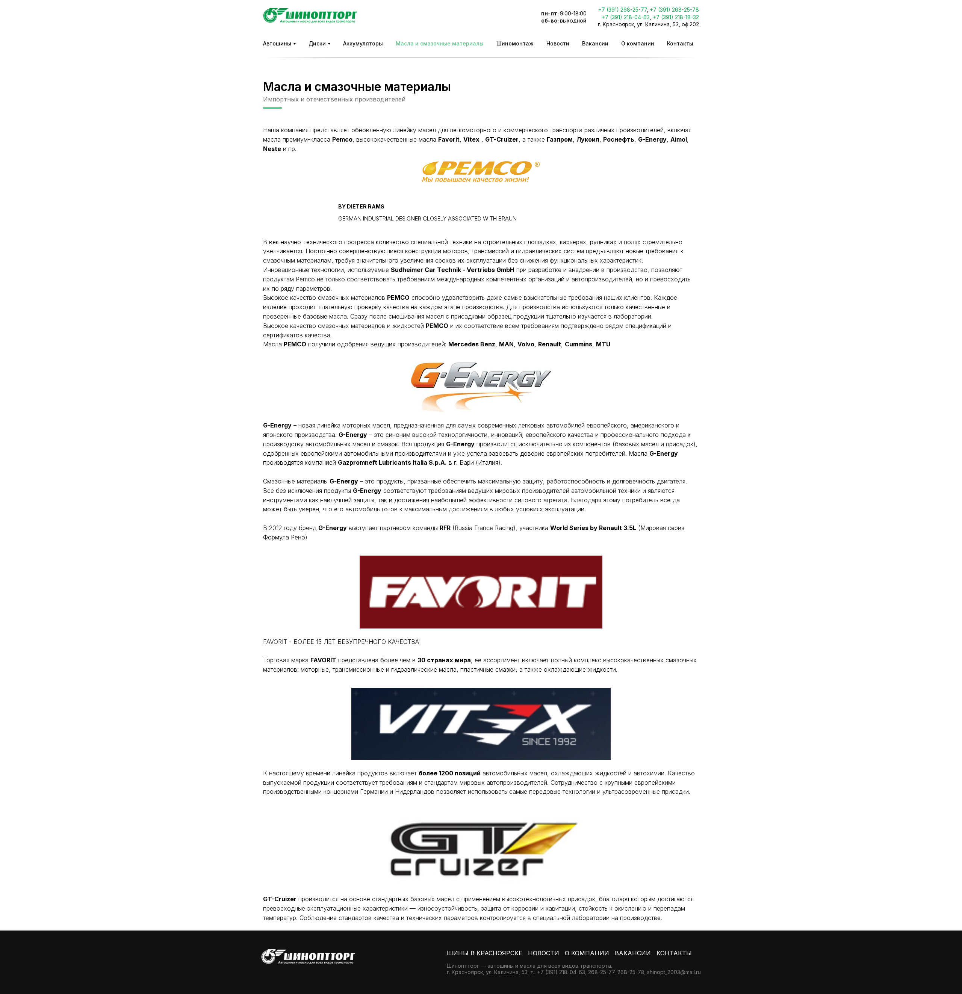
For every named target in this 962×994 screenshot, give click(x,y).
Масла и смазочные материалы (440, 43)
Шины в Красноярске (484, 953)
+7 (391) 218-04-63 (626, 17)
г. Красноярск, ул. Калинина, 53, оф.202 (648, 24)
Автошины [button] (277, 43)
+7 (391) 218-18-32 (676, 17)
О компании (637, 43)
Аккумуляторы (363, 43)
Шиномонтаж (515, 43)
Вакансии (595, 43)
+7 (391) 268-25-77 (622, 9)
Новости (557, 43)
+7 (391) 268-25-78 (674, 9)
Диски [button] (317, 43)
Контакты (680, 43)
